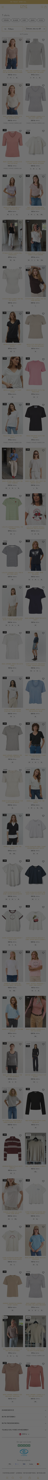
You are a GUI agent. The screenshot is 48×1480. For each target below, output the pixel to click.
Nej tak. (35, 748)
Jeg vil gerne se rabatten (35, 744)
